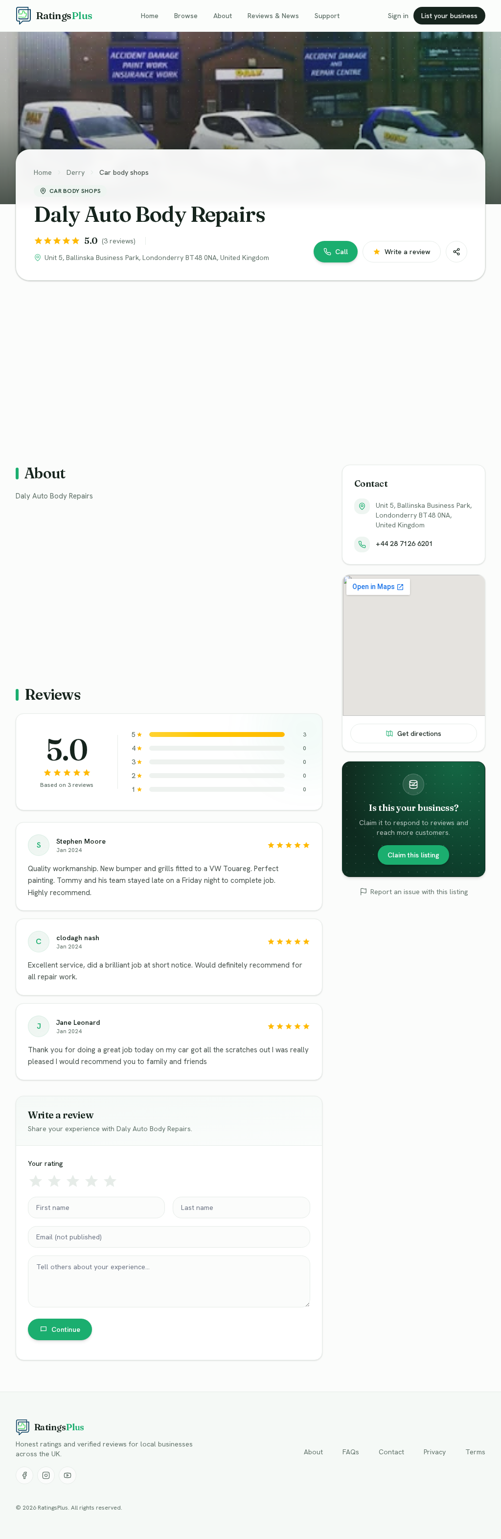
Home (150, 15)
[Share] (456, 251)
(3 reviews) (119, 241)
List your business (449, 15)
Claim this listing (413, 855)
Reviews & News (273, 15)
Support (327, 15)
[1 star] (36, 1181)
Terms (475, 1451)
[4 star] (91, 1181)
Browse (186, 15)
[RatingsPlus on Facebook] (24, 1475)
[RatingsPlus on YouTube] (67, 1475)
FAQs (350, 1451)
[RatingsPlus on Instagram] (46, 1475)
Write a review (408, 251)
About (222, 15)
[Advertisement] (250, 364)
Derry (76, 172)
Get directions (419, 733)
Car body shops (124, 172)
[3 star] (73, 1181)
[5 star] (110, 1181)
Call (341, 251)
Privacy (435, 1451)
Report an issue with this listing (419, 891)
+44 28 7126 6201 (404, 543)
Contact (391, 1451)
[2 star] (54, 1181)
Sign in (398, 15)
